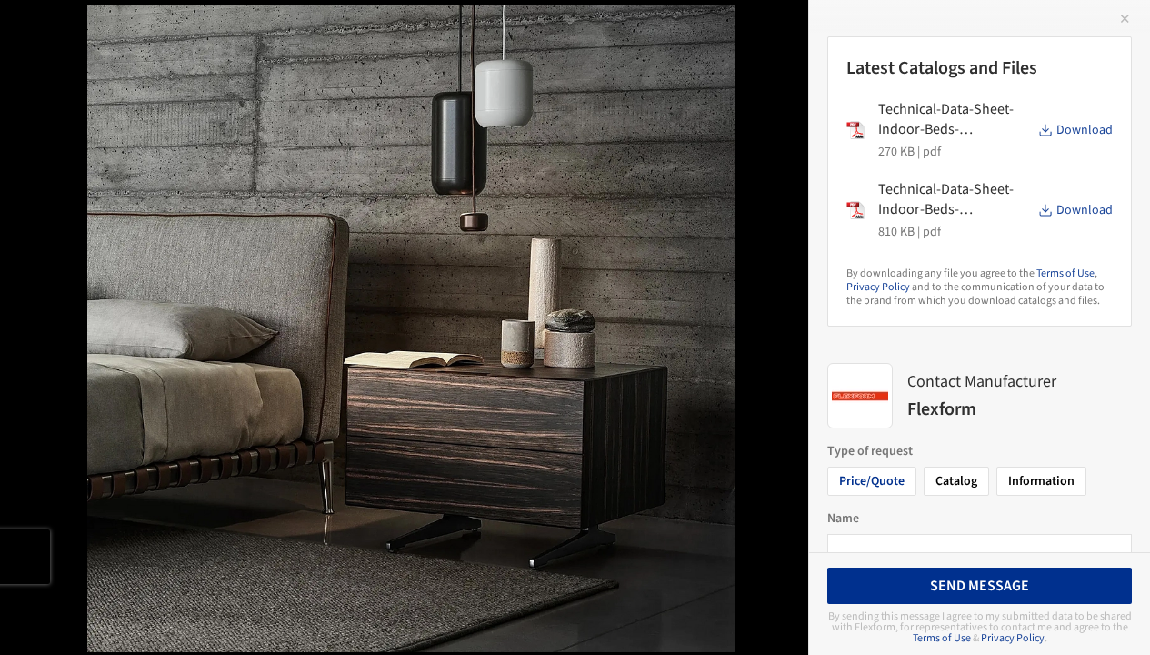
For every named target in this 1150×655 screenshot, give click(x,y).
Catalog (956, 481)
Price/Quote (872, 481)
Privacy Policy (878, 287)
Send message (979, 586)
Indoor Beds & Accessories (143, 33)
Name (843, 518)
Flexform (311, 33)
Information (1041, 481)
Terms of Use (1065, 273)
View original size (213, 616)
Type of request (870, 451)
